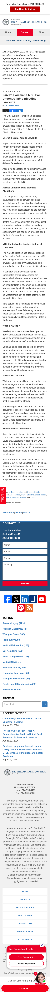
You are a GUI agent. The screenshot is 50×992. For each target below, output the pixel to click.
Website (25, 899)
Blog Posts (25, 939)
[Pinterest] (21, 608)
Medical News (11, 662)
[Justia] (33, 599)
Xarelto (33, 498)
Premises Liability (14, 667)
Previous (8, 512)
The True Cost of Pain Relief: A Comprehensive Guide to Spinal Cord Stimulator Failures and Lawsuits (22, 734)
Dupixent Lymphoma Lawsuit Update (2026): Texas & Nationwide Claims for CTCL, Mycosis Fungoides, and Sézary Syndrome (22, 751)
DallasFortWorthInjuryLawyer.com (24, 875)
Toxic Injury (11, 640)
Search (45, 704)
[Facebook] (8, 599)
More (41, 32)
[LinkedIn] (25, 599)
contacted (18, 817)
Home (8, 32)
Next (26, 512)
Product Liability (33, 492)
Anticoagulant (14, 495)
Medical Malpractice (15, 645)
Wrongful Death (13, 634)
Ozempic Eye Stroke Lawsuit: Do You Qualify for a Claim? (22, 720)
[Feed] (29, 608)
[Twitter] (16, 599)
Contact (25, 32)
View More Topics (11, 689)
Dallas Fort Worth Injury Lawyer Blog (25, 22)
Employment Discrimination (19, 684)
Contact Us (25, 923)
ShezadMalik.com (16, 878)
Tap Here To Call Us (25, 9)
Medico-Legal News (15, 656)
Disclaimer (25, 915)
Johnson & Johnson (10, 498)
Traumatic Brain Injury (16, 673)
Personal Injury (17, 492)
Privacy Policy (25, 907)
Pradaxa (23, 498)
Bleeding (30, 495)
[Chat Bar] (25, 988)
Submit (25, 583)
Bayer (23, 495)
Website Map (25, 931)
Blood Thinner (40, 495)
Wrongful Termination (16, 678)
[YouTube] (42, 599)
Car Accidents (12, 651)
